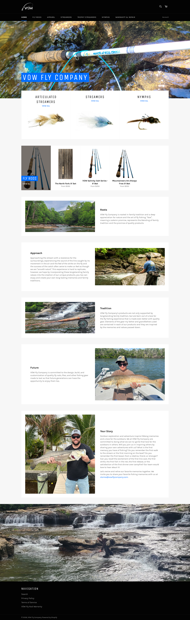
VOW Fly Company (34, 617)
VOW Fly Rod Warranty (31, 606)
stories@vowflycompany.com (114, 477)
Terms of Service (29, 602)
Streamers (66, 17)
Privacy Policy (27, 598)
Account (165, 17)
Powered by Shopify (49, 617)
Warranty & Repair (125, 17)
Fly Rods (36, 17)
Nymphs (106, 17)
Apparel (51, 17)
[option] (95, 59)
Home (24, 17)
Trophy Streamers (86, 17)
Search (24, 594)
